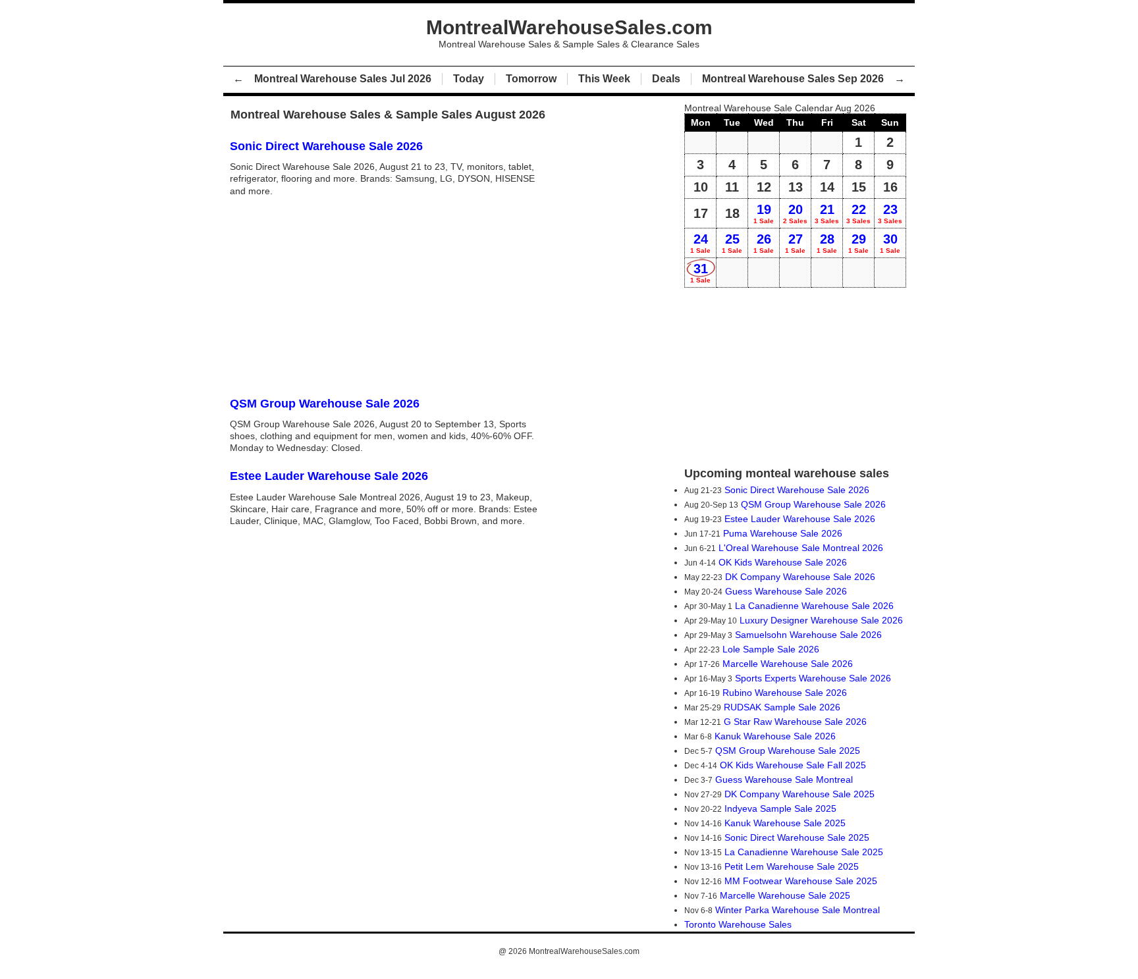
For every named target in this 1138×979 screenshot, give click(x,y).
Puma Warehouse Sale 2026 (782, 533)
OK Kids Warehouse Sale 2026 (782, 562)
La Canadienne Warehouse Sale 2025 (803, 852)
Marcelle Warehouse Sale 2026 (787, 663)
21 (827, 213)
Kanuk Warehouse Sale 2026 (775, 736)
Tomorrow (531, 78)
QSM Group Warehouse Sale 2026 (813, 504)
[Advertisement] (391, 295)
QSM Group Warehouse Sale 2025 (787, 750)
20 (795, 213)
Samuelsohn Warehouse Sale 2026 (808, 634)
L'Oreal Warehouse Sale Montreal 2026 (800, 547)
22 (858, 213)
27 (795, 243)
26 (763, 243)
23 (890, 213)
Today (468, 78)
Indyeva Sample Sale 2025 (780, 808)
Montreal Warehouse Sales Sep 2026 (793, 78)
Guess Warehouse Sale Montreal (784, 779)
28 (827, 243)
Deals (666, 78)
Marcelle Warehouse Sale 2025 (785, 895)
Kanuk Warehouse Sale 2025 (785, 823)
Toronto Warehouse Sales (738, 924)
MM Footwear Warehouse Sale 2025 (800, 881)
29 (858, 243)
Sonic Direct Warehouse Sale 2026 (796, 490)
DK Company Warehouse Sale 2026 (800, 576)
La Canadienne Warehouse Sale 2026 (814, 605)
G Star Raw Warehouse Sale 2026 (795, 721)
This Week (604, 78)
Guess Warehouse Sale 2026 (786, 591)
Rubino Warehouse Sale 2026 (784, 692)
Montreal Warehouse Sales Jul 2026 (342, 78)
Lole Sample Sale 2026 (770, 649)
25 (732, 243)
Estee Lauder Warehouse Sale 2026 (799, 519)
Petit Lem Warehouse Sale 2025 (791, 866)
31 (700, 272)
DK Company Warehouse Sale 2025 (799, 794)
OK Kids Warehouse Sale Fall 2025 (793, 765)
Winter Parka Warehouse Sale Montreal (797, 910)
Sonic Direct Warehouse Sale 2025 (796, 837)
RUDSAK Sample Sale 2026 (782, 707)
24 (700, 243)
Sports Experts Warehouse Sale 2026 (813, 678)
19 (763, 213)
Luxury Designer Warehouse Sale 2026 (821, 620)
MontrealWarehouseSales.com (584, 951)
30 (890, 243)
